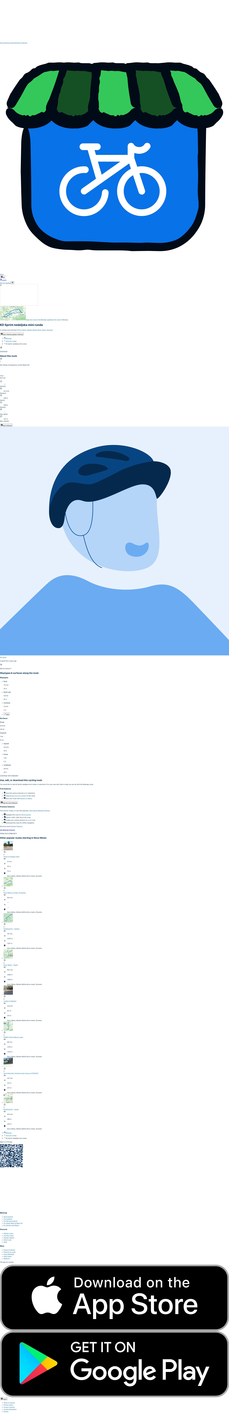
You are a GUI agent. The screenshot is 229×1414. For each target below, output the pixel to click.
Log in (4, 280)
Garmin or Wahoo (26, 798)
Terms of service (9, 1403)
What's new (7, 1240)
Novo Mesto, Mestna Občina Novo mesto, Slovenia (35, 330)
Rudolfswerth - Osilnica (11, 929)
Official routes (8, 1233)
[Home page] (114, 21)
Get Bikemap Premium (7, 830)
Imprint (6, 1411)
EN (3, 277)
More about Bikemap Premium (39, 811)
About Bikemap (9, 1254)
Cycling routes (8, 1235)
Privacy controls (9, 1407)
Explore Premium (9, 1250)
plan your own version (18, 796)
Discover (3, 43)
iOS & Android (26, 815)
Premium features (21, 43)
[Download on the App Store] (114, 1298)
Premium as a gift (9, 1252)
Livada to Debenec (10, 1001)
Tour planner (8, 1219)
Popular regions (9, 1238)
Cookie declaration (10, 1409)
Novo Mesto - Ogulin (11, 965)
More (7, 714)
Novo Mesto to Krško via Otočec (15, 893)
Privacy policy (8, 1405)
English (5, 1399)
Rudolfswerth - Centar (11, 1109)
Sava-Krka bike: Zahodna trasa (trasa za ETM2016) (21, 1073)
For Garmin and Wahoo (11, 1225)
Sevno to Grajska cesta (11, 857)
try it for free (30, 820)
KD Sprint (3, 657)
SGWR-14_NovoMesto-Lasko (13, 1037)
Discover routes (11, 341)
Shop (5, 1242)
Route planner (10, 43)
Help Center (8, 1256)
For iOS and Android (10, 1221)
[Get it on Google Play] (114, 1364)
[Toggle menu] (12, 282)
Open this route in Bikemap (10, 803)
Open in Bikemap (7, 425)
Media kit (7, 1258)
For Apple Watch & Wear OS (13, 1223)
